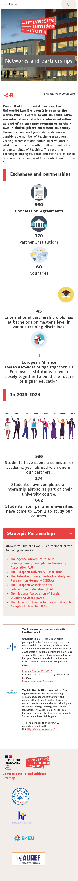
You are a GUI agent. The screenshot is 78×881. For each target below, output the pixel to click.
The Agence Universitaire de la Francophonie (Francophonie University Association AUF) (38, 563)
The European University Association (37, 572)
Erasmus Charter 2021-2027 (37, 671)
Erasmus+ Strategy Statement (38, 681)
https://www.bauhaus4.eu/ (41, 729)
